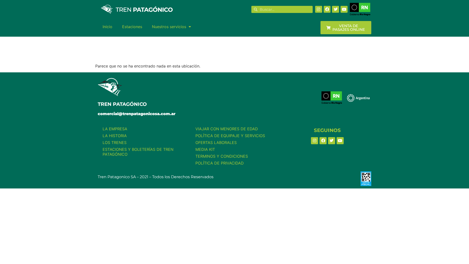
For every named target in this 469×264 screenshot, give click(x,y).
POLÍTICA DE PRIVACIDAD (219, 163)
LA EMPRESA (115, 128)
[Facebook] (327, 9)
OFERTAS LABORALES (216, 142)
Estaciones (132, 26)
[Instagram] (318, 9)
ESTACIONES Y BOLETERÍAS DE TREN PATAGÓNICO (138, 152)
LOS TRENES (115, 142)
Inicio (107, 26)
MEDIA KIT (205, 149)
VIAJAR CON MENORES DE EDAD (226, 128)
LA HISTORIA (115, 135)
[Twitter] (335, 9)
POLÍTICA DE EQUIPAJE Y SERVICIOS (230, 135)
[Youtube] (344, 9)
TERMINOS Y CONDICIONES (221, 156)
